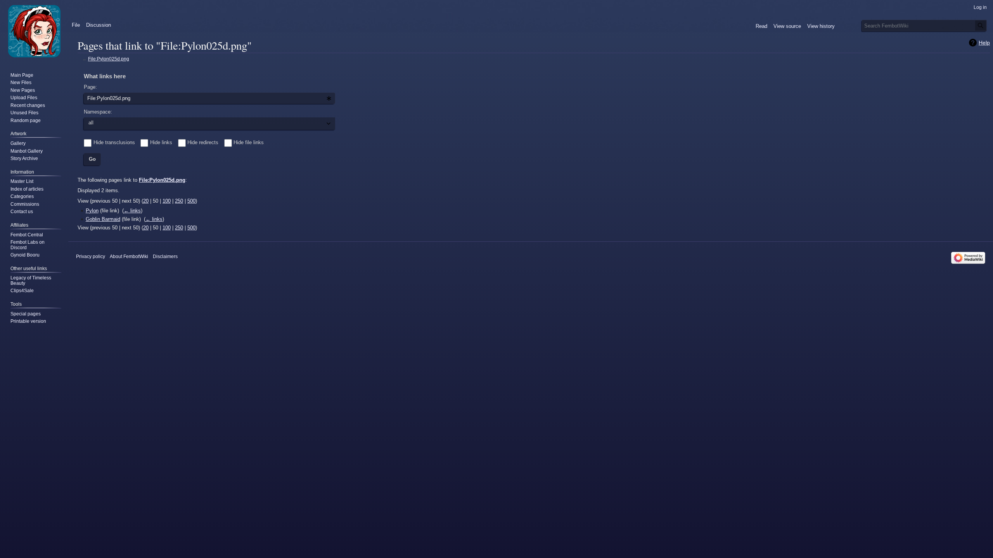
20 (146, 201)
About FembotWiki (129, 256)
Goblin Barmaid (103, 219)
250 (179, 201)
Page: (90, 87)
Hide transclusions (114, 142)
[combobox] (209, 98)
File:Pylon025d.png (108, 58)
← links (132, 211)
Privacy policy (90, 256)
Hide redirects (202, 142)
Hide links (161, 142)
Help (984, 43)
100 (167, 201)
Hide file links (249, 142)
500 (191, 201)
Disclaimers (165, 256)
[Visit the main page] (34, 31)
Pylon (92, 211)
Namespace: (98, 112)
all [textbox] (90, 123)
